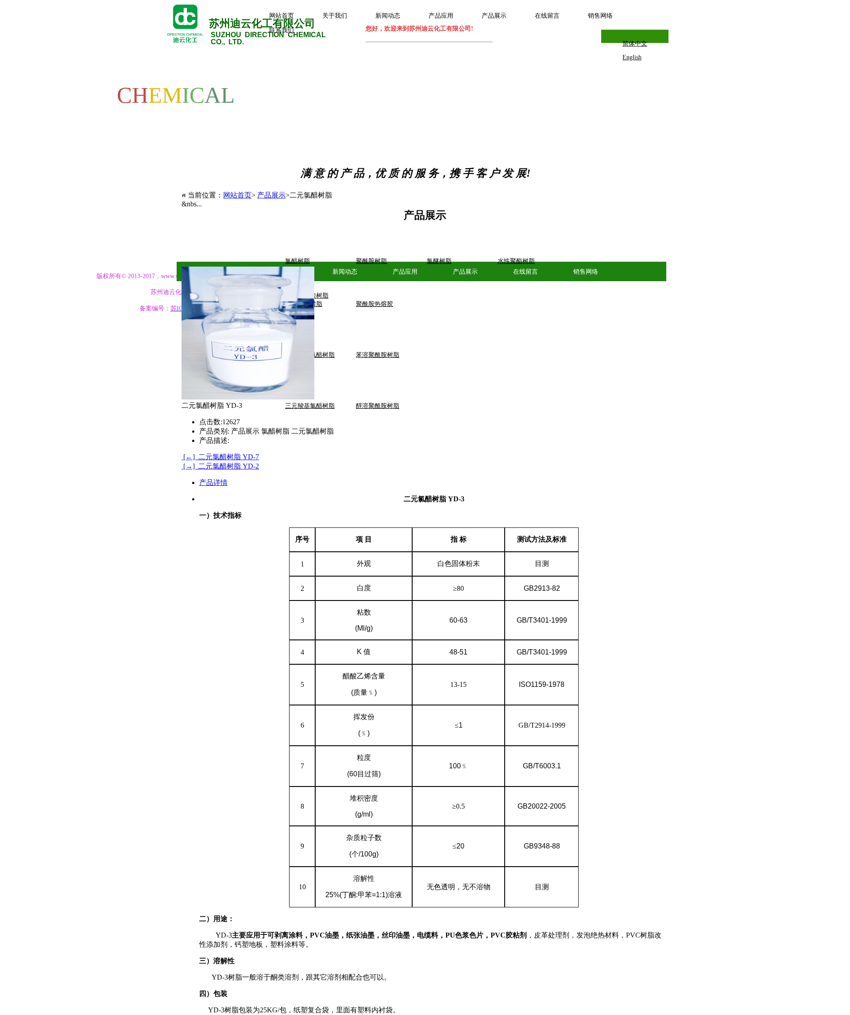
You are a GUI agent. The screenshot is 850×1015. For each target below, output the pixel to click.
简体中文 (634, 43)
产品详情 (213, 482)
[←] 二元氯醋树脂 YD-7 (220, 457)
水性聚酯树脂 (516, 261)
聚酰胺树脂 (371, 261)
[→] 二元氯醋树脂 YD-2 (220, 466)
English (631, 57)
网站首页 (237, 195)
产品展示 (271, 195)
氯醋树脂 (297, 261)
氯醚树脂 (439, 261)
